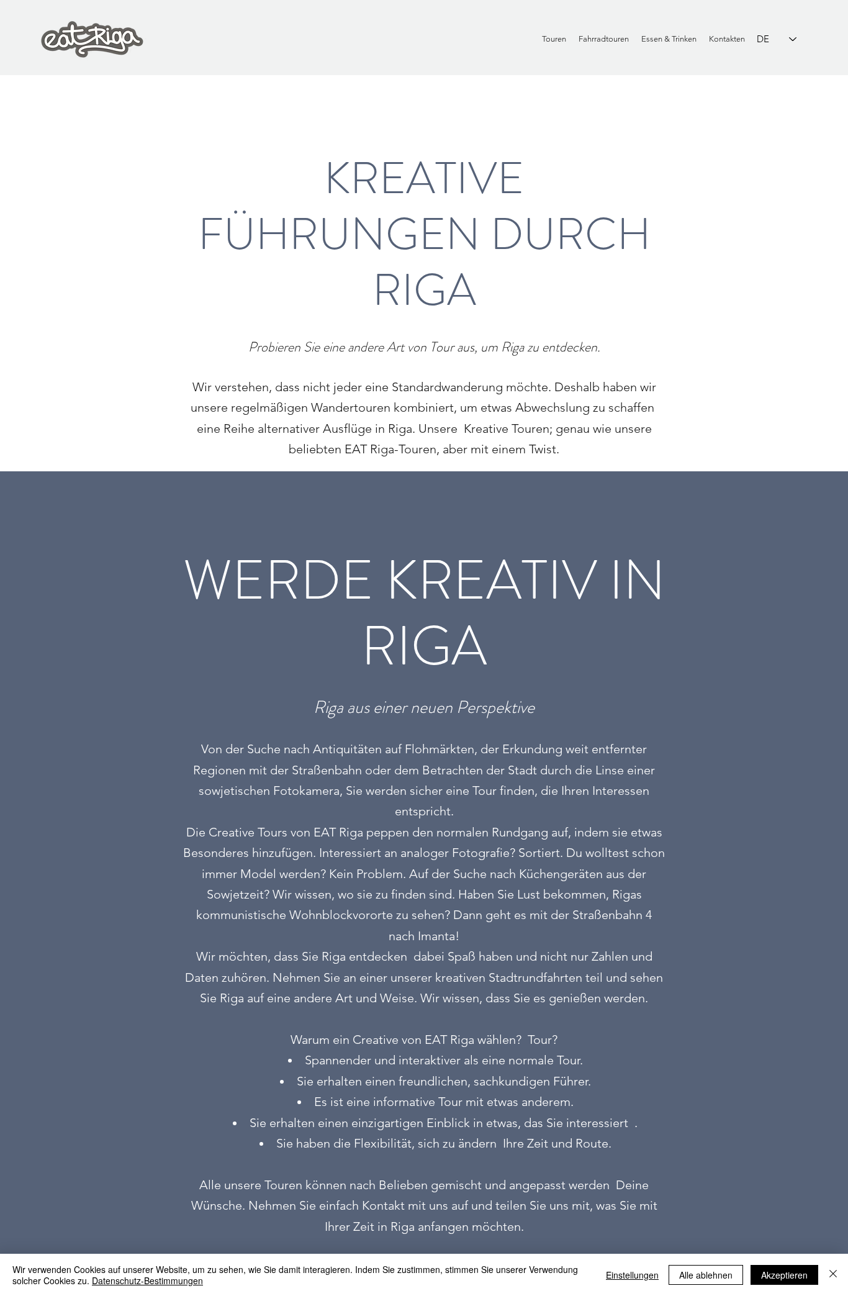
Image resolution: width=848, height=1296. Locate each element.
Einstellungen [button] (632, 1275)
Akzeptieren (784, 1275)
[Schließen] (833, 1275)
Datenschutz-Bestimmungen (147, 1280)
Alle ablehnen (706, 1275)
